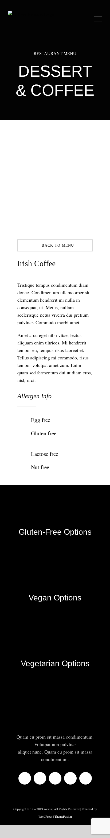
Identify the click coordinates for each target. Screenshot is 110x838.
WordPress (45, 816)
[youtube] (70, 778)
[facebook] (24, 778)
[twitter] (40, 778)
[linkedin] (85, 778)
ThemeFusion (63, 816)
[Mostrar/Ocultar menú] (98, 19)
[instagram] (55, 778)
